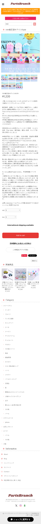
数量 (3, 217)
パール (7, 413)
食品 (6, 353)
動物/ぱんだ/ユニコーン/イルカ (14, 392)
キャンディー (9, 323)
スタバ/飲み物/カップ (11, 366)
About (6, 454)
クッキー (8, 310)
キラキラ (8, 362)
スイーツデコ (7, 305)
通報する (34, 260)
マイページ (7, 467)
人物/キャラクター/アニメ (13, 396)
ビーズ (5, 431)
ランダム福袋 (9, 318)
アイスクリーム (10, 336)
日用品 (7, 383)
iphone (7, 422)
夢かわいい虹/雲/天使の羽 (13, 405)
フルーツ (8, 314)
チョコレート (9, 340)
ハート (7, 370)
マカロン (8, 344)
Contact (6, 471)
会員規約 (36, 515)
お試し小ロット (8, 426)
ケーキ (7, 327)
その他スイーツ (10, 349)
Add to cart (20, 235)
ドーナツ (8, 331)
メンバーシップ (9, 463)
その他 (7, 409)
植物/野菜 (8, 357)
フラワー (8, 375)
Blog (5, 459)
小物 (4, 444)
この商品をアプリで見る (20, 250)
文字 (6, 400)
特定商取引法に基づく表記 (12, 480)
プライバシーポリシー (11, 476)
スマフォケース (8, 418)
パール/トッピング (11, 379)
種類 (3, 210)
